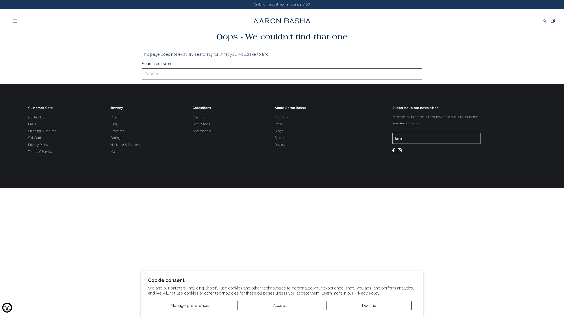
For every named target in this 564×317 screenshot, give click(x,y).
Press (279, 124)
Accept (280, 305)
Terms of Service (40, 151)
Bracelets (117, 131)
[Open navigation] (121, 20)
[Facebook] (394, 150)
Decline (369, 305)
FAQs (32, 124)
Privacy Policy (367, 293)
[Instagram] (401, 150)
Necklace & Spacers (124, 145)
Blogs (279, 131)
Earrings (116, 138)
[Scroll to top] (555, 308)
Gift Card (34, 138)
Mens (114, 151)
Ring (113, 124)
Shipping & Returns (42, 131)
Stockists (281, 138)
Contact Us (36, 117)
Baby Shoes (201, 124)
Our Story (282, 117)
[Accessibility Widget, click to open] (7, 308)
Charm (115, 117)
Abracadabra (202, 131)
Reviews (281, 145)
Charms (198, 117)
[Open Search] (545, 21)
